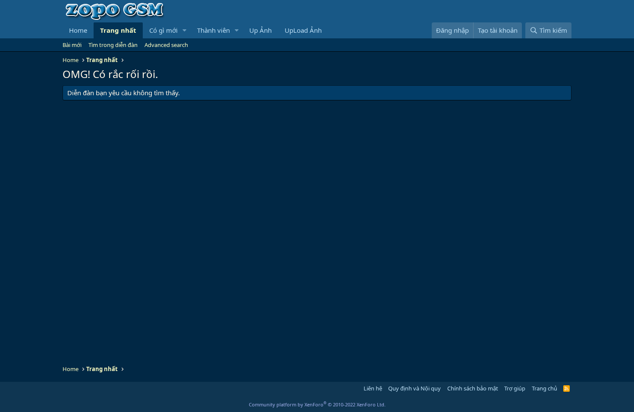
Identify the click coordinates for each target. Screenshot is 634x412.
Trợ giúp (514, 388)
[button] (185, 30)
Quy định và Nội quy (414, 388)
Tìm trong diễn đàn (113, 45)
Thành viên (213, 30)
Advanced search (166, 45)
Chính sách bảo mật (472, 388)
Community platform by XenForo (317, 404)
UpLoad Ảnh (303, 30)
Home (78, 30)
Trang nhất (118, 30)
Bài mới (72, 45)
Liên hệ (373, 388)
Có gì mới (163, 30)
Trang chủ (544, 388)
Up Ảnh (260, 30)
